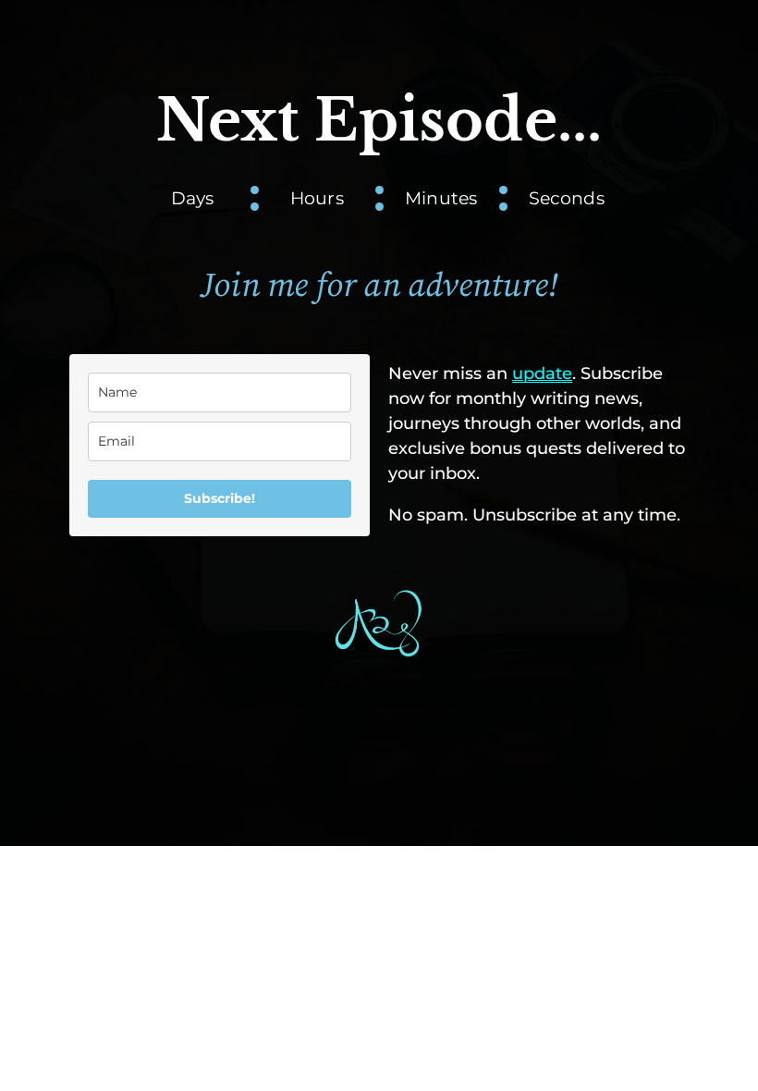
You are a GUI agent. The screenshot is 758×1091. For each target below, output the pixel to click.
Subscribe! (219, 498)
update (542, 373)
